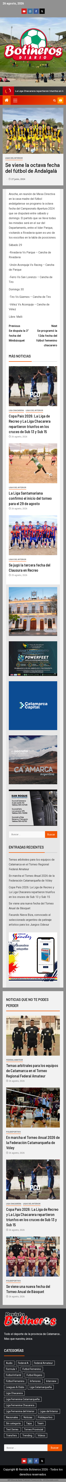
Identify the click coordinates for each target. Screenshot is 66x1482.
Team (40, 1423)
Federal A (23, 1363)
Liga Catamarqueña (41, 1387)
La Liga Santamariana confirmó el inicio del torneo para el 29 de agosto (30, 498)
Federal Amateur (14, 1060)
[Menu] (14, 100)
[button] (14, 100)
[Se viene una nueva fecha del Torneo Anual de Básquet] (33, 1257)
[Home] (7, 100)
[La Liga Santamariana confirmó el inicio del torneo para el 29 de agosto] (33, 463)
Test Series (12, 1429)
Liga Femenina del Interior (20, 1411)
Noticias (28, 1417)
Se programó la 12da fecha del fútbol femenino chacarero (46, 335)
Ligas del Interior (14, 158)
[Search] (54, 100)
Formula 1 (11, 1369)
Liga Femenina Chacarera (20, 1405)
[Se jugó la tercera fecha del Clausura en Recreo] (33, 535)
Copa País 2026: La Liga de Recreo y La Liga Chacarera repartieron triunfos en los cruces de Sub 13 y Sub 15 (32, 892)
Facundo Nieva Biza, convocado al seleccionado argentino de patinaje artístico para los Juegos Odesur (30, 919)
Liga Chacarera (16, 410)
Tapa (29, 1423)
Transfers (11, 1435)
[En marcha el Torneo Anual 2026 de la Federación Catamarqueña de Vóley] (33, 1108)
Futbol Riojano (34, 1375)
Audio (9, 1363)
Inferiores (35, 1381)
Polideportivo (13, 1132)
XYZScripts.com (50, 1480)
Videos (41, 1435)
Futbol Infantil (13, 1375)
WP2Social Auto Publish (19, 1480)
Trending (27, 1435)
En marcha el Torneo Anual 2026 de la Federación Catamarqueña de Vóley (33, 1142)
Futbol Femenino (32, 1369)
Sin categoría (13, 1423)
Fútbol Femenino (15, 1381)
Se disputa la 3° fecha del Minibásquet (19, 333)
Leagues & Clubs (15, 1387)
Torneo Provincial (33, 1429)
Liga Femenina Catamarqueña (23, 1399)
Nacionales (12, 1417)
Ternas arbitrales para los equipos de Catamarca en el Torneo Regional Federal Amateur (32, 864)
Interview (51, 1381)
